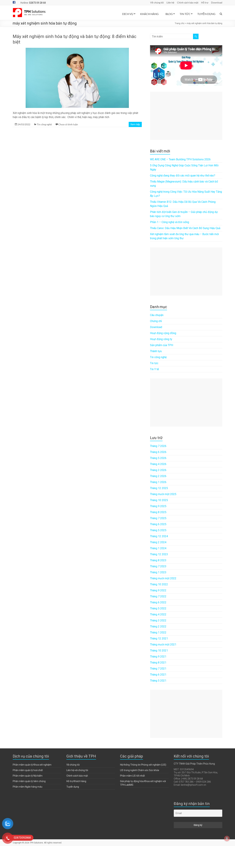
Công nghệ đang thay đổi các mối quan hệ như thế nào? (182, 175)
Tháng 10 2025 (159, 500)
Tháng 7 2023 (158, 566)
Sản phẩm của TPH (161, 345)
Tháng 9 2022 (158, 590)
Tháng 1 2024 (158, 548)
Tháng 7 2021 (158, 668)
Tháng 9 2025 (158, 506)
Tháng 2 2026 (158, 476)
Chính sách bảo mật (187, 2)
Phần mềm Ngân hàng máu (27, 786)
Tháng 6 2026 (158, 452)
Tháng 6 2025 (158, 524)
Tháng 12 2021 (159, 638)
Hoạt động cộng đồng (163, 333)
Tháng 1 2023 (158, 572)
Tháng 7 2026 (158, 446)
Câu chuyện (156, 315)
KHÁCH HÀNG (149, 13)
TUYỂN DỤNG (206, 13)
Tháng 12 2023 (159, 554)
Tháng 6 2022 (158, 602)
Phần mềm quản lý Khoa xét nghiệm (32, 764)
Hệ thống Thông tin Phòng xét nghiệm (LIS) (143, 764)
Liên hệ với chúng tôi (77, 770)
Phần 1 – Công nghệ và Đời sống (169, 222)
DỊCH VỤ (127, 13)
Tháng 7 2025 (158, 518)
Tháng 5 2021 (158, 680)
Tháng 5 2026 (158, 458)
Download (216, 2)
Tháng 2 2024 (158, 542)
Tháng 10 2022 (159, 584)
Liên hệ (170, 2)
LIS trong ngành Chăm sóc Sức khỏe (139, 770)
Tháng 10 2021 (159, 650)
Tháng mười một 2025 (163, 494)
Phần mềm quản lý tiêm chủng (29, 781)
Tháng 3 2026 (158, 470)
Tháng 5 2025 (158, 530)
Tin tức (154, 363)
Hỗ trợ (204, 2)
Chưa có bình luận (68, 124)
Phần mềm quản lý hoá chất (28, 770)
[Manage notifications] (227, 838)
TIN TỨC (185, 13)
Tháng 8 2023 (158, 560)
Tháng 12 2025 (159, 488)
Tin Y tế (154, 369)
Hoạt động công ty (161, 339)
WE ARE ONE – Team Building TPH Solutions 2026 (180, 159)
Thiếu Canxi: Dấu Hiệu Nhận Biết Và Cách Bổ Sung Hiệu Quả (185, 228)
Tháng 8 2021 (158, 662)
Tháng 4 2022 (158, 614)
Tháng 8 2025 (158, 512)
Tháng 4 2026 (158, 464)
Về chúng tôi (157, 2)
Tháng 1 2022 (158, 632)
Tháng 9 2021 (158, 656)
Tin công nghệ (44, 124)
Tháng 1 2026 (158, 482)
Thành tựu (156, 351)
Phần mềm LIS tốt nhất (132, 775)
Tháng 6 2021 (158, 674)
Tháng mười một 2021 (163, 644)
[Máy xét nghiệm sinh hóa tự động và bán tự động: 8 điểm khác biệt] (77, 49)
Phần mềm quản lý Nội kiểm (27, 775)
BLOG (169, 13)
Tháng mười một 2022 (163, 578)
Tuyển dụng (72, 786)
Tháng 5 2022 (158, 608)
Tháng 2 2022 (158, 626)
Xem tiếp (135, 124)
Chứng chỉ (156, 321)
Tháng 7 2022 (158, 596)
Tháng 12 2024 (159, 536)
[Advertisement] (186, 116)
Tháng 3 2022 (158, 620)
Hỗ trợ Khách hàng (76, 781)
